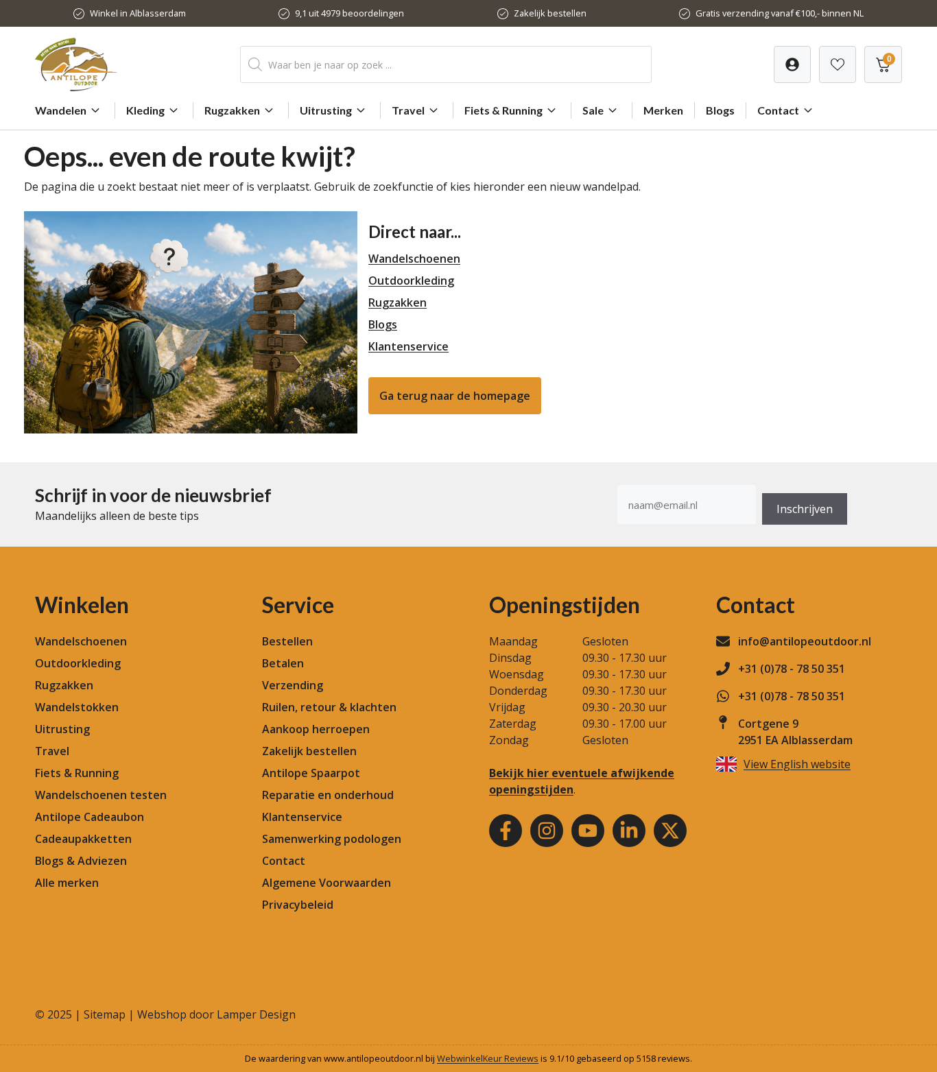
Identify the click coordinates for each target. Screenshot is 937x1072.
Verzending (292, 685)
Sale (593, 110)
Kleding (145, 110)
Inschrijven (804, 508)
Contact (778, 110)
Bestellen (287, 641)
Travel (408, 110)
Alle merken (67, 882)
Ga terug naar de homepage (454, 395)
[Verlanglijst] (792, 64)
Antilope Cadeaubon (89, 816)
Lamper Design (256, 1014)
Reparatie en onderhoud (328, 794)
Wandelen (60, 110)
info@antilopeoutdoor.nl (804, 641)
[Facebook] (505, 830)
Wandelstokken (77, 707)
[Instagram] (546, 830)
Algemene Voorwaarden (326, 882)
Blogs (720, 110)
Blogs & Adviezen (81, 860)
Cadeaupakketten (83, 838)
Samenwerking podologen (331, 838)
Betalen (283, 663)
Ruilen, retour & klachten (329, 707)
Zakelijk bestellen (550, 13)
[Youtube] (587, 830)
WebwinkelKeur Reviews (487, 1058)
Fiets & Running (503, 110)
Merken (663, 110)
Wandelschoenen (414, 258)
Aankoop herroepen (316, 729)
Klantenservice (408, 346)
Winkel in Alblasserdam (138, 13)
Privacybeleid (297, 904)
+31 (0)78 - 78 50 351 (791, 668)
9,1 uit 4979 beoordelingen (349, 13)
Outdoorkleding (411, 280)
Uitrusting (326, 110)
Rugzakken (232, 110)
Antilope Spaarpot (311, 773)
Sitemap (105, 1014)
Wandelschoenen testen (101, 794)
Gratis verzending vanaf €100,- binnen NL (780, 13)
